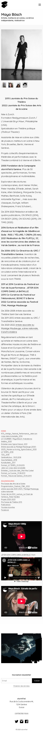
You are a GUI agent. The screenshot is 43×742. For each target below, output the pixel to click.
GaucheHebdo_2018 (9, 460)
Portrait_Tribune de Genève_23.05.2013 (16, 476)
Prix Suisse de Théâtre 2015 (11, 502)
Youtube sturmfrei (8, 507)
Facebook (5, 510)
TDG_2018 (5, 455)
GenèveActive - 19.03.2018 (11, 457)
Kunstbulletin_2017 (8, 463)
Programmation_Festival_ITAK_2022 (15, 486)
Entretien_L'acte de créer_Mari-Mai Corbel (17, 471)
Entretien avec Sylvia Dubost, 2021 (14, 444)
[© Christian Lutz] (18, 85)
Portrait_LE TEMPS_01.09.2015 (13, 465)
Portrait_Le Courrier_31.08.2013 (13, 473)
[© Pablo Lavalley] (25, 85)
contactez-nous (21, 713)
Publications (5, 505)
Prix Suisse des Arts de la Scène (13, 484)
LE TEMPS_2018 (7, 452)
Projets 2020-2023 (8, 499)
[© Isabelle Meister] (10, 85)
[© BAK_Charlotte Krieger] (21, 54)
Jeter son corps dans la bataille (13, 468)
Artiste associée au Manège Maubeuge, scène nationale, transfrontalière (19, 328)
